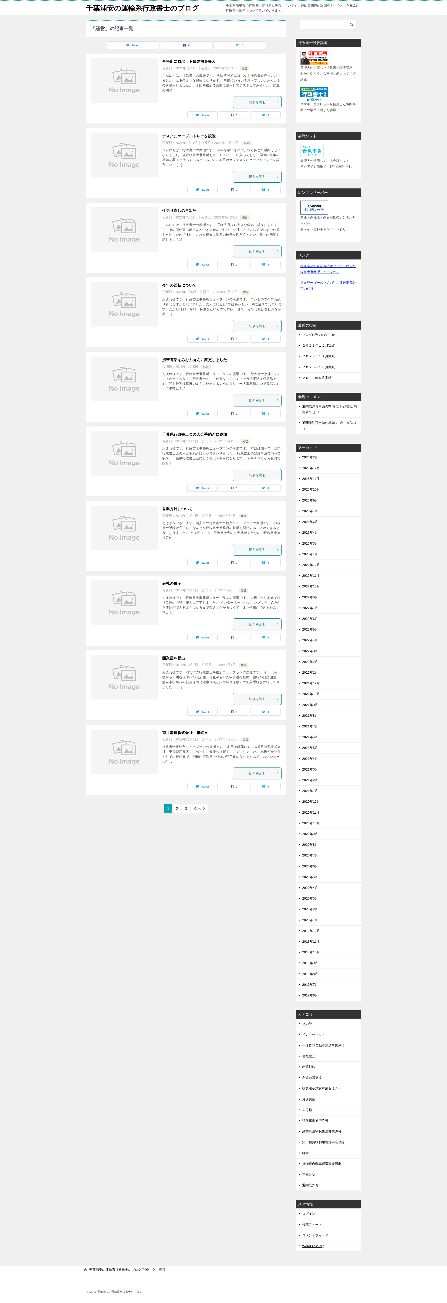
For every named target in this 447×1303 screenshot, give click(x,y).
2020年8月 (310, 844)
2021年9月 (310, 705)
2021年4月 (310, 759)
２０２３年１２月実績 (318, 345)
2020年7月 (310, 855)
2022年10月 (311, 586)
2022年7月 (310, 608)
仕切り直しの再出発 (179, 210)
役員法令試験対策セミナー (321, 1088)
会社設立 (308, 1056)
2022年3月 (310, 651)
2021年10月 (311, 694)
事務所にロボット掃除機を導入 (189, 61)
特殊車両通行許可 (315, 1120)
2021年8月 (310, 715)
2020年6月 (310, 866)
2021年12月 (311, 683)
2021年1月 (310, 791)
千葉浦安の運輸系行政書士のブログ (142, 8)
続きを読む (257, 102)
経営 (244, 68)
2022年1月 (310, 672)
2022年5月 (310, 629)
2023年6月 (310, 522)
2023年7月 (310, 511)
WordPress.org (313, 1246)
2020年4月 (310, 888)
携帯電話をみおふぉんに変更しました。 (196, 360)
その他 (307, 1024)
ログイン (308, 1213)
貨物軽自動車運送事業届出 (321, 1164)
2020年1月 (310, 920)
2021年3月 (310, 769)
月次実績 (308, 1099)
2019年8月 (310, 974)
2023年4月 (310, 532)
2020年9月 (310, 834)
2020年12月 (311, 801)
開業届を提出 (173, 658)
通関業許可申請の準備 (318, 406)
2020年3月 (310, 898)
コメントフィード (315, 1235)
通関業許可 (310, 1185)
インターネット (313, 1034)
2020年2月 (310, 909)
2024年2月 (310, 457)
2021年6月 (310, 737)
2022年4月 (310, 640)
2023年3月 (310, 543)
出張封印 (308, 1067)
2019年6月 (310, 995)
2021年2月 (310, 780)
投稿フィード (312, 1224)
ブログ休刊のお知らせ (318, 335)
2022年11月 (310, 575)
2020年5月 (310, 877)
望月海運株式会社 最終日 (185, 733)
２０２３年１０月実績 (318, 367)
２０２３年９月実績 (317, 378)
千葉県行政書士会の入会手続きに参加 (194, 434)
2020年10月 (311, 823)
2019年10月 (311, 952)
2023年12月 (311, 468)
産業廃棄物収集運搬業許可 (321, 1131)
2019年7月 (310, 984)
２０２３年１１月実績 (318, 356)
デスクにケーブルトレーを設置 (189, 136)
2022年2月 (310, 662)
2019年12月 (311, 931)
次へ (197, 809)
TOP (119, 1270)
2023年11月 (310, 479)
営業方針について (177, 509)
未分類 (307, 1110)
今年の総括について (179, 285)
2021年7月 (310, 726)
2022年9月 (310, 597)
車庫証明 (308, 1174)
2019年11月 (310, 941)
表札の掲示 (171, 583)
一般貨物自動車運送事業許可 (323, 1045)
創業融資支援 (312, 1077)
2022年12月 (311, 565)
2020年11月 (310, 812)
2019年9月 (310, 963)
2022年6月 (310, 619)
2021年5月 (310, 748)
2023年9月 (310, 500)
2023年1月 (310, 554)
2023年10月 (311, 489)
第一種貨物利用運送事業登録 (323, 1142)
